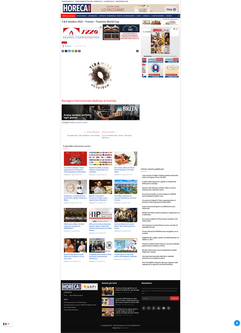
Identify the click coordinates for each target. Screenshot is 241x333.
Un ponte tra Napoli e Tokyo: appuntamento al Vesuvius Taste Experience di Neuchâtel (75, 170)
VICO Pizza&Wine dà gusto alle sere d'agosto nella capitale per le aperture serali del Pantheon (160, 263)
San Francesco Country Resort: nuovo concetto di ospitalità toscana (160, 226)
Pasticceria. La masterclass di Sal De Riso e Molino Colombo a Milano (75, 198)
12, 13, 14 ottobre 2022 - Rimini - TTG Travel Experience (116, 136)
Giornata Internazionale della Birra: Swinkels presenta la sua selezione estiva (158, 257)
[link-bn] (135, 8)
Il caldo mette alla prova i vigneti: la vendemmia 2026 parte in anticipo (159, 182)
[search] (178, 16)
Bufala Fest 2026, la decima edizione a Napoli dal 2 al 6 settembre (99, 170)
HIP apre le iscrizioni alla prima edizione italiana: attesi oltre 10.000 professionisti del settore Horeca (100, 227)
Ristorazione (92, 16)
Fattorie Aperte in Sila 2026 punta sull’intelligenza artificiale (125, 255)
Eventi (139, 16)
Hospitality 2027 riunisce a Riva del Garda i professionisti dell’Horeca (100, 256)
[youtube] (163, 308)
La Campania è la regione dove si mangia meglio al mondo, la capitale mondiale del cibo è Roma (127, 311)
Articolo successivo (108, 132)
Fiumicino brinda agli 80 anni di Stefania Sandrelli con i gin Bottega (127, 289)
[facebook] (143, 308)
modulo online (81, 122)
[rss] (168, 308)
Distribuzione (111, 16)
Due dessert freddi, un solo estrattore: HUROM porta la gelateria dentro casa (159, 195)
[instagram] (153, 308)
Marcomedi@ (124, 328)
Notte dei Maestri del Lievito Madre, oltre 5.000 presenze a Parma (124, 226)
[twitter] (148, 308)
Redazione (117, 203)
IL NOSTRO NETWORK (157, 16)
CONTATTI (169, 16)
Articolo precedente (92, 132)
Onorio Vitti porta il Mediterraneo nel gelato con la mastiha (160, 232)
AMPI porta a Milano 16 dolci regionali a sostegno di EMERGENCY (74, 226)
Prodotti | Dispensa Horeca (125, 16)
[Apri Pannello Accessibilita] (237, 323)
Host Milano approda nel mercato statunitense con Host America (125, 198)
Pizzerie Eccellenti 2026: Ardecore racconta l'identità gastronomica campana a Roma (160, 245)
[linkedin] (158, 308)
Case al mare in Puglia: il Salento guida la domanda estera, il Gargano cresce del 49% (160, 176)
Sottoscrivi (174, 298)
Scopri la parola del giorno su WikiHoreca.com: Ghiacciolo (158, 207)
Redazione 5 (92, 203)
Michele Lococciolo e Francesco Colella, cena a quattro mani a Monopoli (98, 198)
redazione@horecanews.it (76, 295)
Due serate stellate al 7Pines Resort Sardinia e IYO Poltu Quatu (124, 170)
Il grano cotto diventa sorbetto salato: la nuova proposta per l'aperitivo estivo (159, 189)
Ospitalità (102, 16)
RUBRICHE (146, 16)
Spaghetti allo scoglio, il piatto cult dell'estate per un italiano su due (160, 238)
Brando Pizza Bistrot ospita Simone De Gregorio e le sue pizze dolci (74, 256)
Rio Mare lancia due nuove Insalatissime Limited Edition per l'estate (159, 251)
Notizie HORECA (81, 16)
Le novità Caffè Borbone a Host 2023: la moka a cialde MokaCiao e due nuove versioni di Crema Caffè (127, 300)
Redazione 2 (67, 174)
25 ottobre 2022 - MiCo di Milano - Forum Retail (83, 135)
